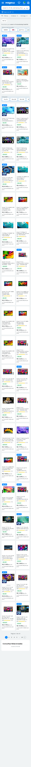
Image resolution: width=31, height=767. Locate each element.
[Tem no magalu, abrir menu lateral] (2, 2)
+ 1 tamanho (8, 585)
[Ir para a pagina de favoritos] (19, 3)
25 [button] (22, 637)
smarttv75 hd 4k (15, 646)
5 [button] (16, 637)
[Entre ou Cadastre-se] (28, 2)
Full (5, 20)
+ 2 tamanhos (22, 48)
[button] (24, 8)
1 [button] (6, 637)
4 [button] (14, 637)
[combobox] (15, 8)
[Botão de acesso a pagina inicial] (11, 2)
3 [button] (11, 637)
